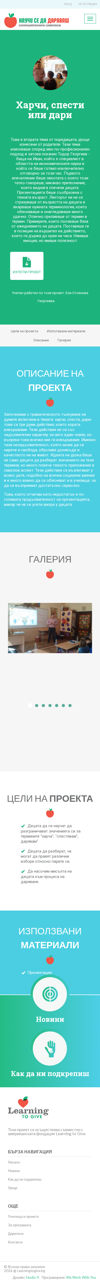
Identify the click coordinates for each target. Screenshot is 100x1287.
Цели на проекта (24, 331)
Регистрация (87, 4)
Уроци (12, 1188)
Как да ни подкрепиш (50, 1073)
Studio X (32, 1277)
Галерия (64, 340)
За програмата (19, 1225)
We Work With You (81, 1277)
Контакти (15, 1242)
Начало (14, 1162)
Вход (68, 4)
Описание (41, 340)
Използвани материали (66, 331)
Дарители (15, 1233)
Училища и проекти (23, 1216)
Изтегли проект (27, 272)
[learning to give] (28, 1111)
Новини (50, 1019)
